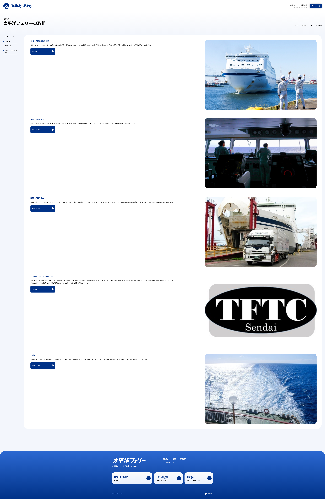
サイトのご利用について (169, 462)
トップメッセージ (9, 37)
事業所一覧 (8, 46)
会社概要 (7, 41)
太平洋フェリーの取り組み (11, 51)
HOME (296, 25)
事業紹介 (183, 459)
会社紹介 (304, 25)
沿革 (174, 459)
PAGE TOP (210, 494)
